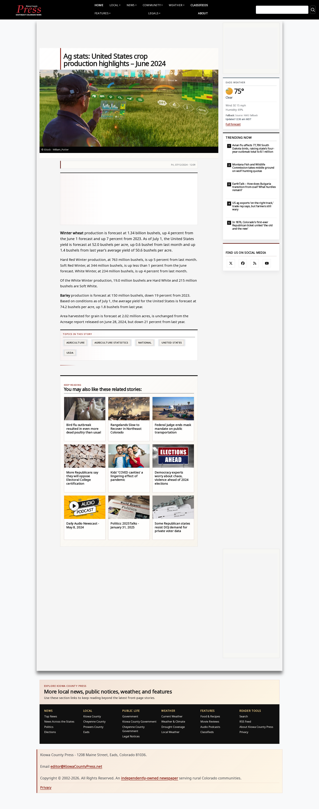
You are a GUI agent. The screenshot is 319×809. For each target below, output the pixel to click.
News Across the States (59, 721)
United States (171, 342)
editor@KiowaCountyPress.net (76, 766)
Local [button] (113, 5)
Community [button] (152, 5)
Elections (50, 732)
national (145, 342)
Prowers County (93, 727)
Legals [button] (153, 13)
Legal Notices (131, 736)
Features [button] (101, 13)
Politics (48, 727)
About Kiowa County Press (256, 727)
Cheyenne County (94, 721)
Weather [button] (175, 5)
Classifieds (199, 5)
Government (130, 716)
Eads (86, 732)
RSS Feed (245, 721)
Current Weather (171, 716)
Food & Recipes (210, 716)
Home (99, 5)
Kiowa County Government (139, 721)
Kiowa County (92, 716)
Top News (50, 716)
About (203, 13)
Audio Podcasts (210, 727)
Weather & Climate (173, 721)
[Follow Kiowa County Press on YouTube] (267, 263)
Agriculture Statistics (111, 342)
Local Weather (170, 732)
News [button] (131, 5)
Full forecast (233, 124)
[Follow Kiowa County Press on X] (231, 263)
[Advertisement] (129, 199)
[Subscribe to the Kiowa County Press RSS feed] (255, 263)
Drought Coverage (173, 727)
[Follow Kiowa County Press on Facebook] (243, 263)
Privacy (243, 732)
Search (243, 716)
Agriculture (75, 342)
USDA (70, 352)
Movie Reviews (209, 721)
